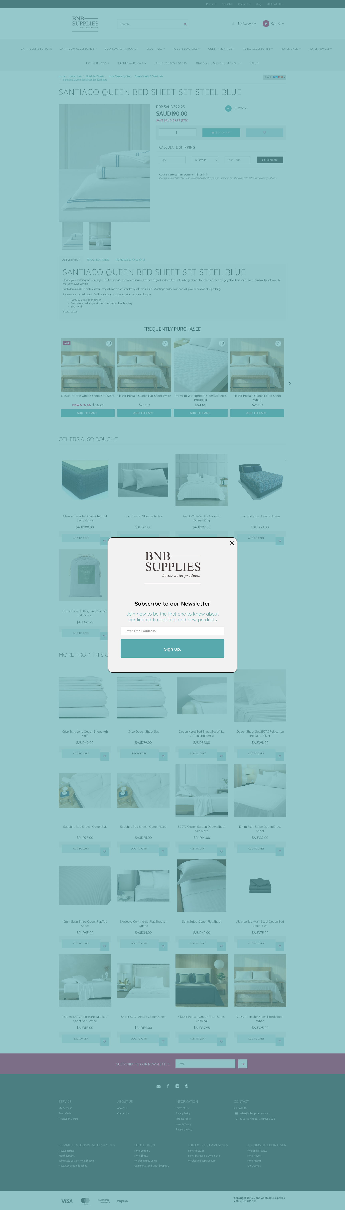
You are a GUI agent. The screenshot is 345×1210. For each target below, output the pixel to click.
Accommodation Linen (266, 1145)
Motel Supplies (67, 1155)
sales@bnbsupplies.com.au (254, 1113)
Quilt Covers (254, 1165)
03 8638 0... (241, 1108)
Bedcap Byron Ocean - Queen (260, 516)
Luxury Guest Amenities (208, 1145)
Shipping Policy (183, 1129)
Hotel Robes (254, 1155)
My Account (245, 23)
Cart (275, 23)
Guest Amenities (220, 48)
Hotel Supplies (66, 1150)
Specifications (98, 259)
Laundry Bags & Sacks (171, 63)
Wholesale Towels (257, 1150)
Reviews (122, 259)
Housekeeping (97, 63)
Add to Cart (222, 132)
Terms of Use (182, 1108)
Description (71, 259)
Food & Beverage (185, 48)
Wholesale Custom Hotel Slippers (76, 1160)
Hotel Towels (319, 48)
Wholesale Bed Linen (145, 1160)
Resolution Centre (68, 1118)
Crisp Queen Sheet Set (143, 731)
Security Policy (183, 1124)
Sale (253, 63)
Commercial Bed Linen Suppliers (151, 1165)
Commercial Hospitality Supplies (87, 1145)
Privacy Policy (182, 1113)
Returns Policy (183, 1118)
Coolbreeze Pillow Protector (143, 516)
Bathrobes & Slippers (36, 48)
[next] (289, 383)
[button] (109, 344)
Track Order (65, 1113)
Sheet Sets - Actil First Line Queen (143, 1017)
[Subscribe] (242, 1063)
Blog (258, 4)
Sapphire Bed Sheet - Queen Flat (85, 827)
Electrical (155, 48)
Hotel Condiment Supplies (73, 1165)
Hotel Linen (290, 48)
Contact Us (244, 4)
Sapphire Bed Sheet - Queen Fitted (143, 827)
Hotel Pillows (254, 1160)
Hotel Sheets (141, 1155)
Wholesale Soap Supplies (201, 1160)
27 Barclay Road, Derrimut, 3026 (257, 1118)
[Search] (185, 24)
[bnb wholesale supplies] (85, 23)
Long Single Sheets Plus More (217, 63)
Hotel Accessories (257, 48)
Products (211, 4)
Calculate (271, 160)
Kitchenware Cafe (131, 63)
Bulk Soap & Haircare (121, 48)
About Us (227, 4)
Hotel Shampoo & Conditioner (204, 1155)
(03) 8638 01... (275, 4)
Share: (268, 77)
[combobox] (149, 24)
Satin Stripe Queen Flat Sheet (201, 921)
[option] (104, 163)
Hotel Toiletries (196, 1150)
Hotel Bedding (142, 1150)
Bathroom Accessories (77, 48)
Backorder (139, 753)
